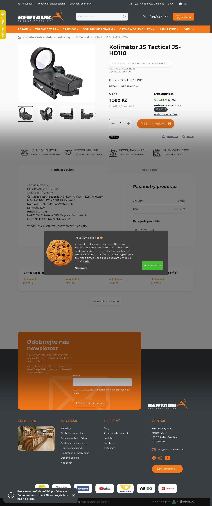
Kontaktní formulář (167, 468)
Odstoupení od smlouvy (74, 443)
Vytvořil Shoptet (161, 501)
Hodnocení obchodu (72, 448)
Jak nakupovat (25, 3)
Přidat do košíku (152, 124)
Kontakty (66, 428)
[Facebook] (154, 457)
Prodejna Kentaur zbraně (51, 3)
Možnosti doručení (166, 114)
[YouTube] (167, 457)
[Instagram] (160, 457)
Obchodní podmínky (81, 3)
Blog (106, 428)
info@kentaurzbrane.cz (170, 449)
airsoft (46, 225)
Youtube (108, 438)
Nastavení (81, 268)
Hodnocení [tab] (150, 169)
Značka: (120, 72)
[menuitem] (25, 29)
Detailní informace (122, 86)
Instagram (109, 448)
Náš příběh (66, 462)
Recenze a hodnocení (116, 433)
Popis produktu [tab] (62, 169)
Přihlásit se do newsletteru (90, 403)
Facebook (109, 443)
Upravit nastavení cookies (95, 501)
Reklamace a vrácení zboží (75, 453)
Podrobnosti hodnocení (159, 63)
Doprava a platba (70, 457)
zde (87, 261)
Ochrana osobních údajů (74, 438)
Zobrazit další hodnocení (106, 301)
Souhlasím (154, 265)
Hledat (124, 16)
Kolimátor (114, 80)
